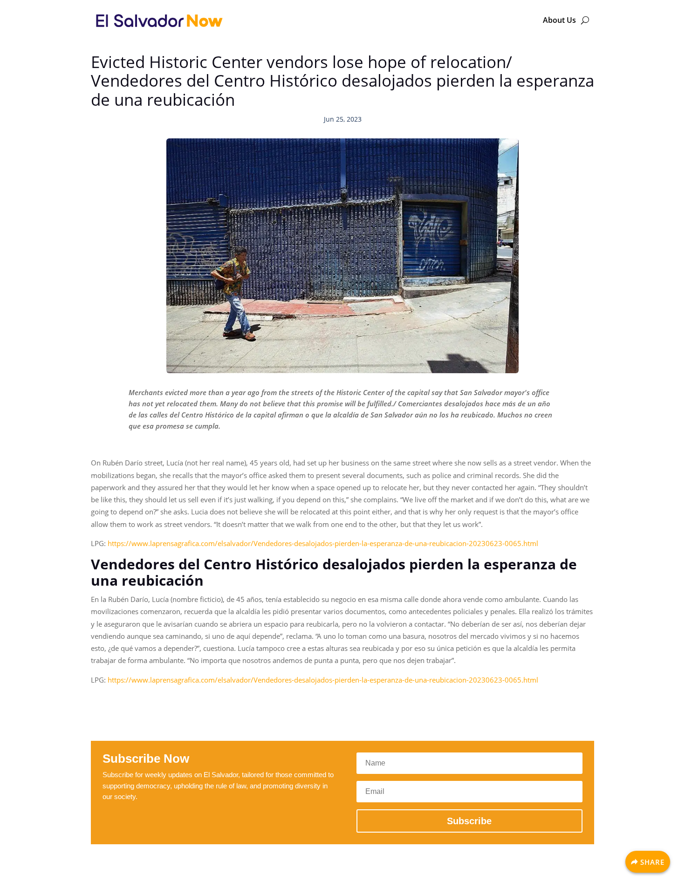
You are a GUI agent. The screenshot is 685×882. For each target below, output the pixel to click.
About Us (559, 20)
